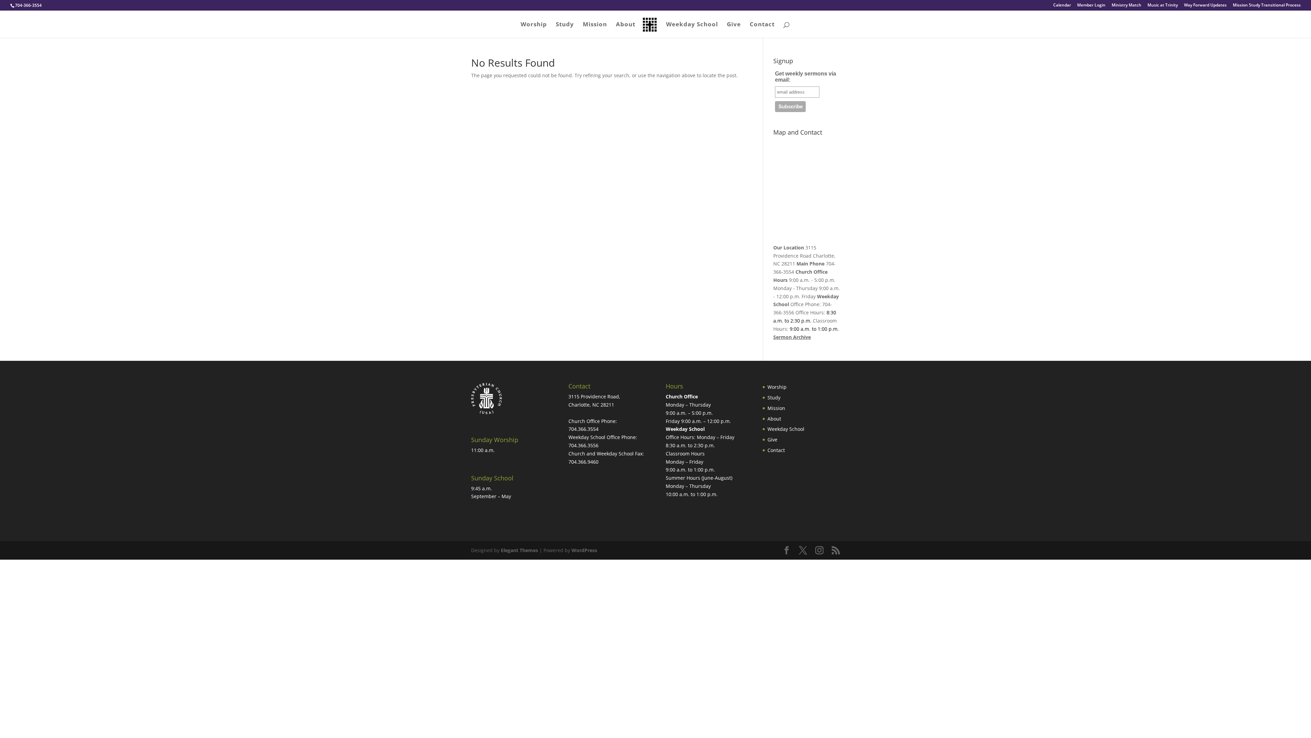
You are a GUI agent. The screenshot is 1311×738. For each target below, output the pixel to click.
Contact (762, 25)
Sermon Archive (792, 337)
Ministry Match (1126, 5)
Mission (595, 25)
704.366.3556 (583, 445)
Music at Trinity (1162, 5)
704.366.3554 (583, 429)
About (625, 25)
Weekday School (692, 25)
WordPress (584, 550)
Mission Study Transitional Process (1267, 5)
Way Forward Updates (1205, 5)
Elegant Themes (519, 550)
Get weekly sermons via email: (805, 77)
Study (565, 25)
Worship (534, 25)
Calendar (1062, 5)
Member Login (1091, 5)
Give (734, 25)
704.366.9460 (583, 462)
